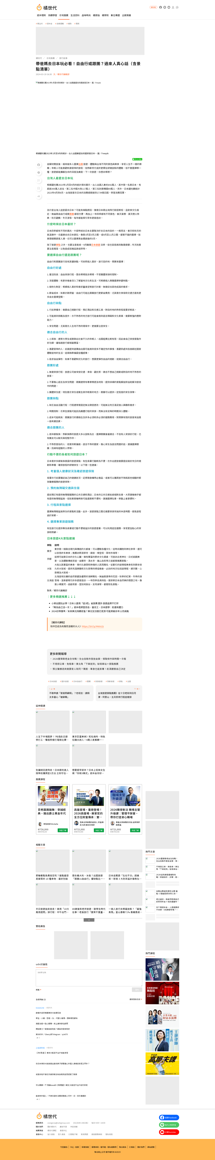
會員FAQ (63, 1130)
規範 (37, 989)
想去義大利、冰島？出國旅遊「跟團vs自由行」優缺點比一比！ (87, 877)
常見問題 (84, 1134)
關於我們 (141, 1147)
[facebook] (160, 7)
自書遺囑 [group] (60, 23)
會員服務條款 (96, 1134)
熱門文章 (150, 852)
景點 (121, 681)
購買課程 (153, 7)
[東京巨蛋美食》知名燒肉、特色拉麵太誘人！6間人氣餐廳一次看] (89, 722)
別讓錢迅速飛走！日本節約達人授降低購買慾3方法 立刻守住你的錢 (52, 771)
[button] (177, 7)
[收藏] (38, 188)
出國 (129, 681)
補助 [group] (70, 23)
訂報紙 (132, 1147)
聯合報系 (122, 1147)
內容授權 (73, 1126)
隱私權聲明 (112, 1147)
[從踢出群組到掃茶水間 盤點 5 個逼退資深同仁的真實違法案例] (150, 893)
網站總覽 (151, 1147)
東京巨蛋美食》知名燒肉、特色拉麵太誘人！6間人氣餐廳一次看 (88, 738)
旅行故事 (63, 58)
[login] (173, 7)
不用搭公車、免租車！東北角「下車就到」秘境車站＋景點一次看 (167, 867)
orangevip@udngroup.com (58, 1122)
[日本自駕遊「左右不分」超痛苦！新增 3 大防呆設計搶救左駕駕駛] (125, 861)
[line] (165, 7)
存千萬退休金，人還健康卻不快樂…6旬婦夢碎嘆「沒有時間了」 (167, 908)
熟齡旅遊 (110, 681)
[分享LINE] (38, 172)
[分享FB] (38, 165)
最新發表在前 (135, 999)
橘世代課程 (51, 1130)
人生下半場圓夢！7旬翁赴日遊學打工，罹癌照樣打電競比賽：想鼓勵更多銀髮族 (52, 738)
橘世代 (39, 58)
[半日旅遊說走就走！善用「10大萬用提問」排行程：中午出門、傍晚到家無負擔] (52, 894)
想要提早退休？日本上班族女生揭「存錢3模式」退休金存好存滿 (88, 771)
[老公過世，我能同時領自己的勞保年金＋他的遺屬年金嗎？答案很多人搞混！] (150, 901)
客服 (77, 1147)
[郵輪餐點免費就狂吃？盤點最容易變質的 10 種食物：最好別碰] (52, 861)
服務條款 (95, 1147)
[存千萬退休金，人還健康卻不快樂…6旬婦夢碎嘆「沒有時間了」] (150, 909)
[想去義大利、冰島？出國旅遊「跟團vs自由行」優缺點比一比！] (89, 861)
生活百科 (75, 15)
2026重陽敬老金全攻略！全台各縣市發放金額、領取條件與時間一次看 (167, 859)
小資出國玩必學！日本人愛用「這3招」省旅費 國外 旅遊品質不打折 (85, 603)
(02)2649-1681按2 (80, 1122)
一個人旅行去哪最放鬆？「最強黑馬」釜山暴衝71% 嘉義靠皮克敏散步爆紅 (125, 910)
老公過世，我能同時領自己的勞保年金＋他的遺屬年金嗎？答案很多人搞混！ (167, 900)
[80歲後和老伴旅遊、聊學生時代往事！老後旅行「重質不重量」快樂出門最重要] (89, 894)
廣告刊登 (63, 1126)
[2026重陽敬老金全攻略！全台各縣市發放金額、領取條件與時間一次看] (150, 860)
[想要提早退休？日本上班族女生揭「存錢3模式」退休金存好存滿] (89, 755)
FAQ (72, 1147)
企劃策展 (126, 15)
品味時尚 (86, 15)
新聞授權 (85, 1147)
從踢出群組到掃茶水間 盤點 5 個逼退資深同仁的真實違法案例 (167, 892)
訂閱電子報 (73, 1134)
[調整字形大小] (38, 196)
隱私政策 (109, 1134)
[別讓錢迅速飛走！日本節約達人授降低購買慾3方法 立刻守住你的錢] (52, 755)
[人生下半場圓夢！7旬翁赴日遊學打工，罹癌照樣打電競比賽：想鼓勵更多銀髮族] (52, 722)
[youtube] (169, 7)
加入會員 (51, 1134)
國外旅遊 (65, 681)
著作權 (103, 1147)
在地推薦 (63, 15)
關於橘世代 (51, 1126)
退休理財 (41, 15)
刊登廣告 (64, 1147)
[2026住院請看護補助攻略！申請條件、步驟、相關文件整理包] (150, 876)
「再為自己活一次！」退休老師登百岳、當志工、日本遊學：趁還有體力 (87, 607)
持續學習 (52, 15)
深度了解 (62, 830)
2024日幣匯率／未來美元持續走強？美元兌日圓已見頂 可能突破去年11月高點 (90, 611)
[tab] (88, 838)
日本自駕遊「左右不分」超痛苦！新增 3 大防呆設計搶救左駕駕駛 (125, 877)
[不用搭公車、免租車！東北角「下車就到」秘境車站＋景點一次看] (150, 868)
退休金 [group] (49, 23)
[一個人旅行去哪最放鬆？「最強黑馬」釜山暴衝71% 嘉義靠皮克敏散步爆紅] (125, 894)
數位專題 (115, 15)
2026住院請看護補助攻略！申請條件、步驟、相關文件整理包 (167, 875)
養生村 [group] (40, 23)
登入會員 (61, 1134)
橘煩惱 (96, 15)
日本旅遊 (53, 681)
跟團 (89, 681)
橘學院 (105, 15)
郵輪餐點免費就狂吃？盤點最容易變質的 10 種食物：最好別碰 (52, 877)
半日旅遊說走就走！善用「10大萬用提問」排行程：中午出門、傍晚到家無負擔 (52, 910)
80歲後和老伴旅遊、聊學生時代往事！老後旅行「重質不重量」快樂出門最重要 (88, 910)
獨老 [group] (77, 23)
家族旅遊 (98, 681)
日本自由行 (77, 681)
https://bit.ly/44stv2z (93, 626)
